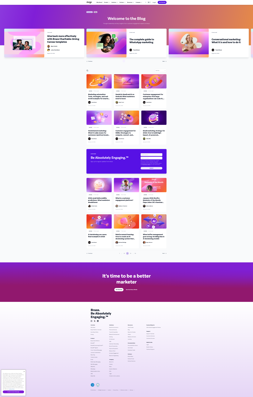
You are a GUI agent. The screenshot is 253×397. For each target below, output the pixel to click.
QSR (110, 341)
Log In (154, 2)
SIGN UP (151, 168)
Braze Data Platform (95, 340)
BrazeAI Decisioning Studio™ (97, 345)
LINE (92, 373)
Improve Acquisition (113, 348)
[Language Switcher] (149, 2)
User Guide (130, 347)
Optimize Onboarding (114, 343)
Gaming (111, 336)
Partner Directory (131, 361)
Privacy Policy (115, 390)
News (110, 366)
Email (92, 359)
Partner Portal (131, 358)
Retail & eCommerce (113, 327)
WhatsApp (93, 369)
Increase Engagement (114, 353)
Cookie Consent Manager (13, 391)
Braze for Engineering (113, 355)
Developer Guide (131, 350)
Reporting (93, 354)
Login (147, 344)
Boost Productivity (113, 346)
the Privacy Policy (146, 164)
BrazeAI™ (93, 343)
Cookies (109, 390)
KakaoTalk (93, 376)
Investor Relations (113, 369)
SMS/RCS (93, 366)
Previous (90, 61)
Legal (110, 373)
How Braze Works (94, 332)
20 (130, 253)
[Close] (24, 371)
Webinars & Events (132, 336)
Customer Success (150, 338)
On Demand (111, 339)
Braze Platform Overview (96, 329)
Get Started (162, 2)
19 (127, 253)
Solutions (113, 2)
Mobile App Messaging (95, 361)
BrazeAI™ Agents (94, 347)
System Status (149, 347)
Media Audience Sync (95, 371)
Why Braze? (99, 2)
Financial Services (113, 329)
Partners (122, 2)
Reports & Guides (132, 332)
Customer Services (150, 336)
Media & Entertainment (114, 334)
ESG (110, 371)
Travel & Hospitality (113, 332)
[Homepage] (89, 2)
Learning (129, 339)
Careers (111, 364)
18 (124, 253)
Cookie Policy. (12, 389)
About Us (111, 361)
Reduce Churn (112, 351)
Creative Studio (94, 357)
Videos (129, 334)
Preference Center (123, 390)
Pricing (92, 334)
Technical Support (150, 349)
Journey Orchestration (95, 352)
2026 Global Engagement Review (153, 327)
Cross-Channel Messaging (96, 350)
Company (138, 2)
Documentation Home (133, 345)
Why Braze (93, 327)
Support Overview (150, 333)
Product (106, 2)
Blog (95, 12)
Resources (129, 2)
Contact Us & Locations (114, 376)
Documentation (131, 343)
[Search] (145, 2)
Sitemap (131, 390)
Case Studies (131, 327)
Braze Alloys (130, 356)
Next (164, 61)
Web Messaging (94, 364)
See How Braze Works (131, 289)
